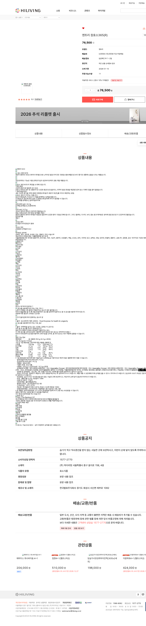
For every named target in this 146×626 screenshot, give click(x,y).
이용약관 (32, 603)
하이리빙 (101, 10)
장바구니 (131, 99)
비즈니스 (72, 10)
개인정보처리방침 (21, 603)
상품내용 (39, 133)
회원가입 (132, 3)
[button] (87, 121)
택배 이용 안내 (66, 528)
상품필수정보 (85, 133)
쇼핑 (58, 10)
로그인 (122, 3)
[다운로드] (144, 29)
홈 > (16, 17)
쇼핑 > (21, 17)
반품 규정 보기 (79, 528)
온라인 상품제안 (41, 603)
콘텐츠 (87, 10)
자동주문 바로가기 (116, 80)
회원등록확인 (67, 603)
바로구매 (99, 99)
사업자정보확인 (74, 608)
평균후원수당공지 (54, 603)
